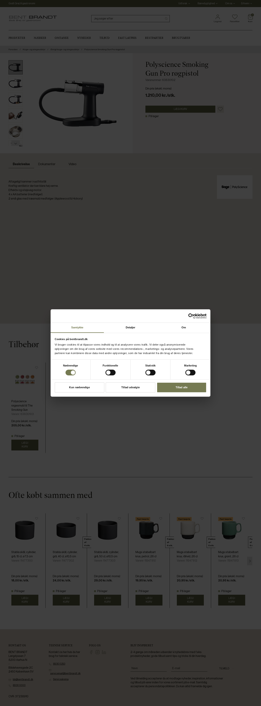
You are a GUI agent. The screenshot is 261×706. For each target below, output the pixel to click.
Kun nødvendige (79, 387)
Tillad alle (181, 387)
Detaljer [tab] (130, 327)
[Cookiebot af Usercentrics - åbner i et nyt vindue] (190, 316)
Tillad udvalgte (130, 387)
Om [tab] (183, 327)
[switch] (110, 373)
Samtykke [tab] (77, 327)
